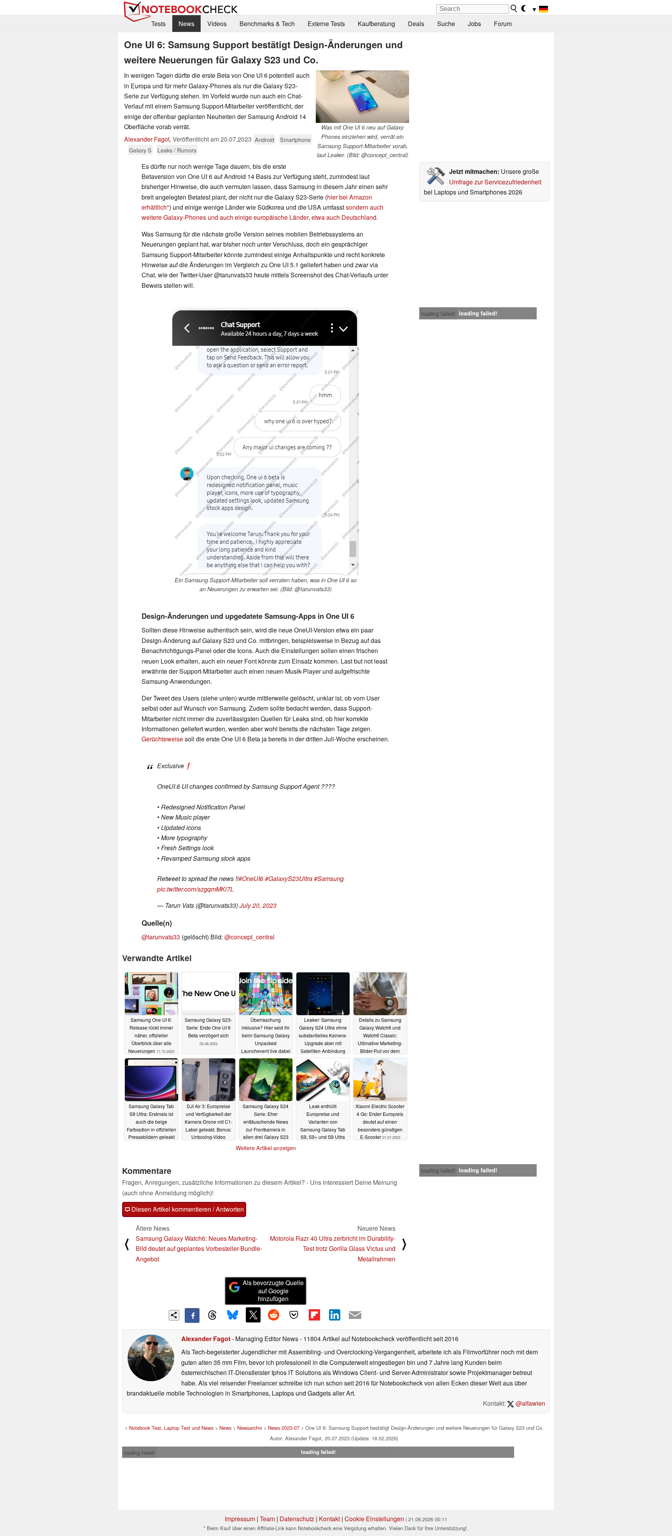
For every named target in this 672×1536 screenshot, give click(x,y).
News (186, 23)
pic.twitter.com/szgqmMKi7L (195, 888)
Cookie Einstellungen (374, 1518)
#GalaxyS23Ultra (288, 878)
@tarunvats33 (161, 936)
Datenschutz (297, 1518)
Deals (416, 23)
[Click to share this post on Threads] (212, 1315)
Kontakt (329, 1518)
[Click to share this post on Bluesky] (232, 1315)
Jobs (474, 23)
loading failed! (438, 313)
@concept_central (249, 936)
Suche (446, 23)
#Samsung (329, 878)
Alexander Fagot (147, 139)
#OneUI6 (250, 878)
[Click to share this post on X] (253, 1314)
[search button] (514, 8)
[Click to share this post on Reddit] (273, 1314)
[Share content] (174, 1315)
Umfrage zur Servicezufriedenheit (495, 181)
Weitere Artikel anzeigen (266, 1148)
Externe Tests (326, 23)
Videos (217, 23)
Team (267, 1518)
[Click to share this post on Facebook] (192, 1315)
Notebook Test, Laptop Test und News (171, 1427)
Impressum (240, 1518)
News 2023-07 (283, 1427)
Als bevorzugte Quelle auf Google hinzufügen (273, 1290)
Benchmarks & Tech (267, 23)
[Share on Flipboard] (314, 1314)
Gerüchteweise (162, 738)
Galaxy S (140, 150)
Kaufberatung (376, 23)
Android (264, 139)
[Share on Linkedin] (334, 1314)
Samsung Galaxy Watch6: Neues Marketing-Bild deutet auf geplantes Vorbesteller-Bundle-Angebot (199, 1248)
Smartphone (295, 139)
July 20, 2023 (258, 905)
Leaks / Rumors (177, 150)
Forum (503, 23)
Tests (158, 23)
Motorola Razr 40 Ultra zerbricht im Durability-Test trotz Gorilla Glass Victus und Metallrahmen (333, 1248)
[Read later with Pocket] (294, 1314)
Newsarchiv (249, 1427)
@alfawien (529, 1403)
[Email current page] (355, 1315)
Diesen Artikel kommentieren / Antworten (187, 1209)
